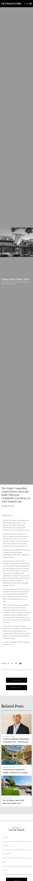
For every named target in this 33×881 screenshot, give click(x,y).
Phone (4, 862)
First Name (5, 837)
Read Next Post (15, 687)
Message (5, 870)
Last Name (5, 845)
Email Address (6, 854)
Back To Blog (17, 680)
